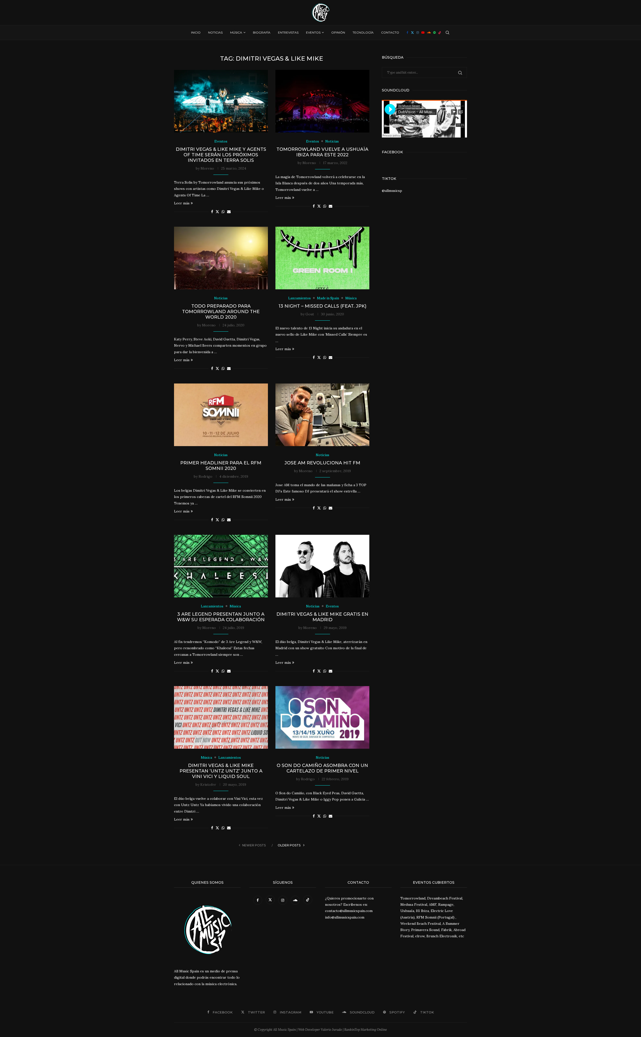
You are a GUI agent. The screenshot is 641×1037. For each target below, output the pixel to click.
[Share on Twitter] (217, 211)
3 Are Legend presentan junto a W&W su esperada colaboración (221, 616)
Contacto (390, 32)
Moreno (207, 168)
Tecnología (363, 32)
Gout (309, 314)
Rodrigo (205, 476)
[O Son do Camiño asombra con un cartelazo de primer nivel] (322, 717)
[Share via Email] (229, 211)
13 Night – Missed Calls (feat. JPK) (322, 306)
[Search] (447, 32)
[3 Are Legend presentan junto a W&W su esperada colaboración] (221, 566)
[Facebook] (407, 32)
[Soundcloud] (429, 32)
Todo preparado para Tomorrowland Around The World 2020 (221, 311)
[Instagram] (417, 32)
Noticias (215, 32)
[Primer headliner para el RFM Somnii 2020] (221, 414)
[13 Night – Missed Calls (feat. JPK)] (322, 258)
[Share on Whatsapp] (223, 211)
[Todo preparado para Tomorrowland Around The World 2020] (221, 258)
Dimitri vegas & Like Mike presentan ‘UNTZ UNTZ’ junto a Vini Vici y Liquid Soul (221, 771)
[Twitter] (412, 32)
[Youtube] (422, 32)
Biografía (261, 32)
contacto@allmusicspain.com (349, 911)
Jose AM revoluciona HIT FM (322, 463)
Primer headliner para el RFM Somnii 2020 (220, 465)
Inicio (196, 32)
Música (236, 32)
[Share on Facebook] (212, 211)
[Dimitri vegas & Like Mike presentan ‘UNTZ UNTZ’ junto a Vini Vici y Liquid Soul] (221, 717)
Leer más (182, 203)
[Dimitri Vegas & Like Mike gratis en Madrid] (322, 566)
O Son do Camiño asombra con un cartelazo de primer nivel (322, 768)
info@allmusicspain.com (344, 917)
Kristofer (208, 784)
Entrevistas (288, 32)
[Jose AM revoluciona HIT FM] (322, 414)
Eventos (313, 32)
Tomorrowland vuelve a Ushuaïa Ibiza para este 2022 (322, 152)
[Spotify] (434, 32)
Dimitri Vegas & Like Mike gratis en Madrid (322, 616)
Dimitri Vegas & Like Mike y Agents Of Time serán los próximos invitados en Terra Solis (221, 155)
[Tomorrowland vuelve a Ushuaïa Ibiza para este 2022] (322, 101)
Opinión (338, 32)
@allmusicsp (392, 190)
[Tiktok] (439, 32)
